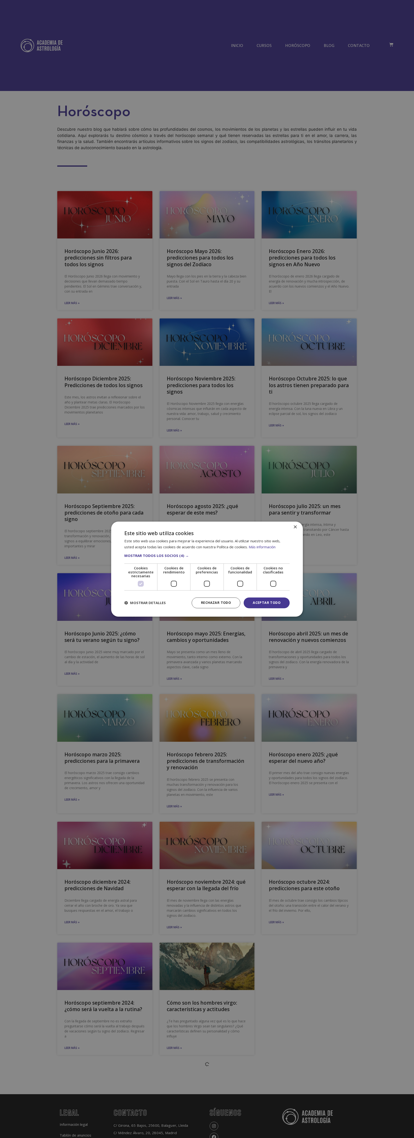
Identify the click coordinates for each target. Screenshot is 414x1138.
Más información (262, 546)
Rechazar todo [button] (216, 602)
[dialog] (207, 569)
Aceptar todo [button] (267, 602)
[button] (207, 556)
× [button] (295, 527)
